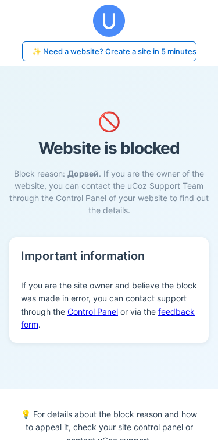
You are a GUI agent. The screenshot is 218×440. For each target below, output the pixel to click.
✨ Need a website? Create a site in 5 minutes (114, 51)
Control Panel (92, 311)
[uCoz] (109, 21)
